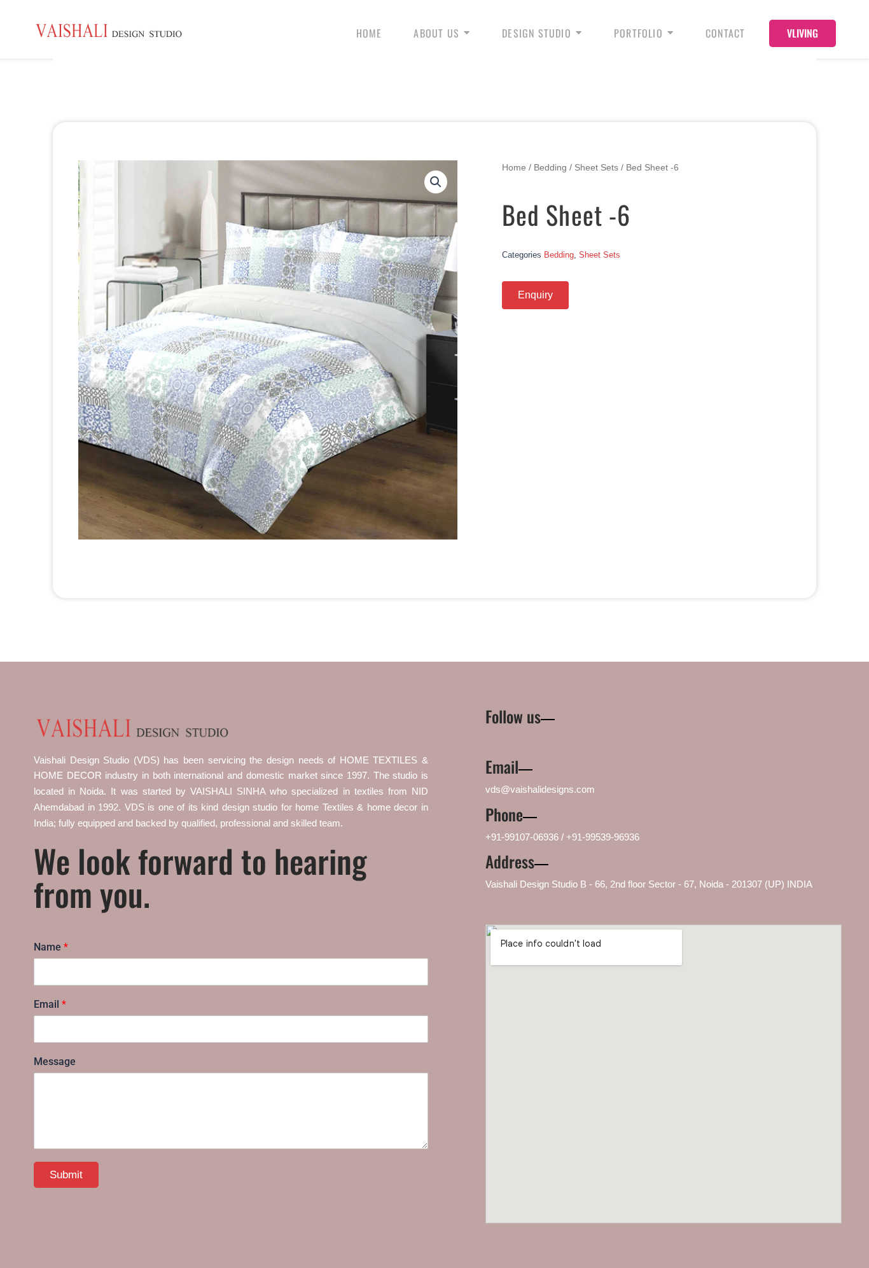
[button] (435, 182)
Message (55, 1062)
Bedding (550, 167)
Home (514, 167)
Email (50, 1004)
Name (51, 947)
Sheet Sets (596, 167)
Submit (66, 1175)
